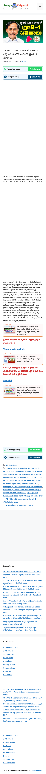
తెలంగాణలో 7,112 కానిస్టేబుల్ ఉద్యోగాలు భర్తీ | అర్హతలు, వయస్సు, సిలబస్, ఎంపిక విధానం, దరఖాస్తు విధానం (22, 602)
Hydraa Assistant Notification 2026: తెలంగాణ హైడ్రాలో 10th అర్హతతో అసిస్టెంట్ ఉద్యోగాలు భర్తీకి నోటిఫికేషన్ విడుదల (22, 587)
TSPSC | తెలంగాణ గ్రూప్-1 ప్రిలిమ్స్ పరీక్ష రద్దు (19, 505)
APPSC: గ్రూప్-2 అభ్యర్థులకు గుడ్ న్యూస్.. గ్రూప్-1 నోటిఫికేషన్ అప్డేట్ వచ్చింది (19, 500)
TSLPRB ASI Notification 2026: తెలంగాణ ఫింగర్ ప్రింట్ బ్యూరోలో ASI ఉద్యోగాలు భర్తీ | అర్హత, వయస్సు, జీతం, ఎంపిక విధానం (22, 574)
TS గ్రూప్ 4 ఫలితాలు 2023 (22, 477)
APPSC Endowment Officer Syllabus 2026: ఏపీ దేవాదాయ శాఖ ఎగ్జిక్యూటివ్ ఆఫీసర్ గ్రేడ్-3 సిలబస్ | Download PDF (22, 595)
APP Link (7, 380)
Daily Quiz (7, 745)
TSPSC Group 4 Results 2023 (31, 495)
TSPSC (34, 477)
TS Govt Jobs (11, 465)
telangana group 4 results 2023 (20, 474)
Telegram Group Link (14, 349)
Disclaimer (7, 661)
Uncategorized (9, 762)
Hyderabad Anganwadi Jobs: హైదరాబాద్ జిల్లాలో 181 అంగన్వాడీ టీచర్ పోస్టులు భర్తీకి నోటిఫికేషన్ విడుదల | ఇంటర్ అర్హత (22, 617)
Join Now (36, 69)
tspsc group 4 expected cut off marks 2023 (22, 491)
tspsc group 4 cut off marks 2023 (25, 483)
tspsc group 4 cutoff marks (31, 486)
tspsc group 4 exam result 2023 (16, 489)
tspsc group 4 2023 (18, 480)
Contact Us (7, 674)
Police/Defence (9, 752)
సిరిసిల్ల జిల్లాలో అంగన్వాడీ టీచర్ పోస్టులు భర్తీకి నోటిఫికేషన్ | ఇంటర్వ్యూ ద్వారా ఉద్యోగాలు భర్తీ (20, 623)
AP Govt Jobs (8, 650)
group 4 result (33, 468)
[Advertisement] (23, 105)
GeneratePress (36, 770)
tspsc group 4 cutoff (11, 486)
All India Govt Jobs (11, 647)
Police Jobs (8, 657)
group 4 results (9, 471)
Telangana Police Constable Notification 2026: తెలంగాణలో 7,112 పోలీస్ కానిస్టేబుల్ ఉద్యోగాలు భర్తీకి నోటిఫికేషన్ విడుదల (22, 609)
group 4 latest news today (16, 468)
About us (7, 671)
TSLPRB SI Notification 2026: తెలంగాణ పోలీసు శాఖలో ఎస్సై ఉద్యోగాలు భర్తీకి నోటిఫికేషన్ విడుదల (29, 358)
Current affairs (9, 668)
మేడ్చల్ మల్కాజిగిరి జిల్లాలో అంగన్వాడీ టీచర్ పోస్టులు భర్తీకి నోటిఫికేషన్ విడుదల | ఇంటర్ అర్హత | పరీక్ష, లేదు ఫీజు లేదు (20, 629)
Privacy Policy (9, 664)
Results (6, 756)
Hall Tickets (8, 749)
